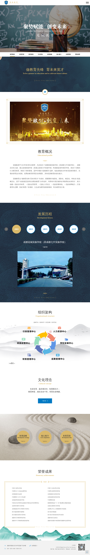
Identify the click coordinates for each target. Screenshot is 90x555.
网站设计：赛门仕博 (71, 549)
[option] (16, 229)
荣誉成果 (77, 54)
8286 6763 (19, 548)
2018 (59, 229)
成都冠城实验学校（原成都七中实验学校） (45, 242)
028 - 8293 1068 (11, 548)
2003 (16, 229)
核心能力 (59, 54)
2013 (31, 229)
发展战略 (49, 54)
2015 (45, 229)
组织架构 (31, 54)
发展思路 (68, 54)
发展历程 (21, 54)
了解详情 (45, 247)
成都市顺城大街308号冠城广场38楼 (16, 545)
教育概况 (12, 54)
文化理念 (40, 54)
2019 (74, 229)
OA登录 (74, 545)
